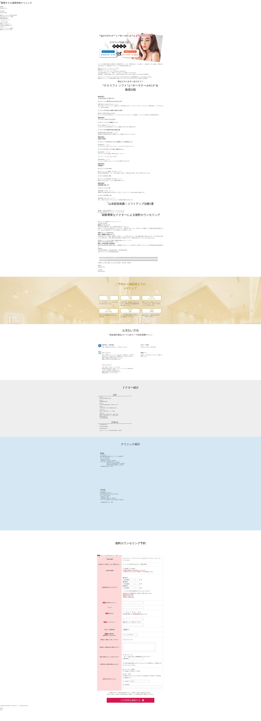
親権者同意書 (136, 614)
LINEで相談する (103, 260)
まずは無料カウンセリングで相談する (108, 257)
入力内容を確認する (130, 700)
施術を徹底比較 (4, 18)
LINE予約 (14, 15)
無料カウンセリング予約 (6, 15)
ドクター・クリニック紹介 (6, 28)
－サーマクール (4, 21)
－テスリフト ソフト (5, 19)
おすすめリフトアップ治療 (6, 16)
